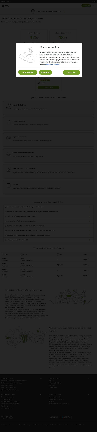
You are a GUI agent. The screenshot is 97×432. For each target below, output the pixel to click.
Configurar (28, 72)
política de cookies (52, 64)
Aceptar (71, 72)
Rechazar (45, 72)
